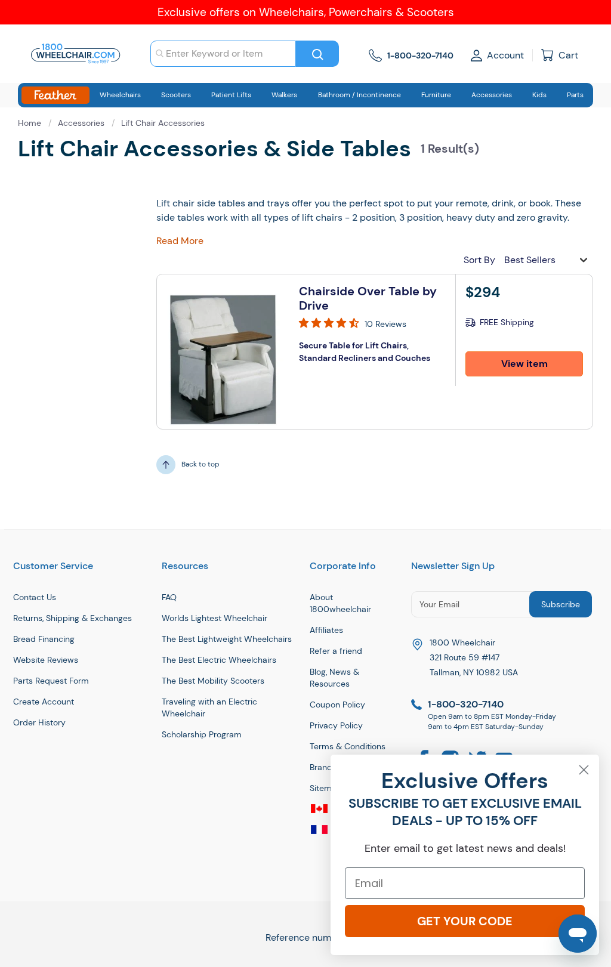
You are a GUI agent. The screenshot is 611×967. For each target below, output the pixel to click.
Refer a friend (336, 650)
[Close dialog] (583, 769)
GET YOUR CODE (465, 921)
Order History (39, 722)
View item (524, 363)
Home (31, 123)
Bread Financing (44, 639)
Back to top (200, 464)
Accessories (82, 123)
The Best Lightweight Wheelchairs (227, 639)
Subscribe (560, 604)
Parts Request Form (51, 680)
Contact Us (34, 597)
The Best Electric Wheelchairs (219, 659)
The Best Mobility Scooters (213, 680)
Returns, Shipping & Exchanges (72, 618)
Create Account (43, 701)
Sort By (479, 260)
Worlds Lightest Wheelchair (214, 618)
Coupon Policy (337, 704)
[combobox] (223, 54)
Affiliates (326, 630)
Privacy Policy (336, 725)
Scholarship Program (202, 734)
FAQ (169, 597)
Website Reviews (45, 659)
